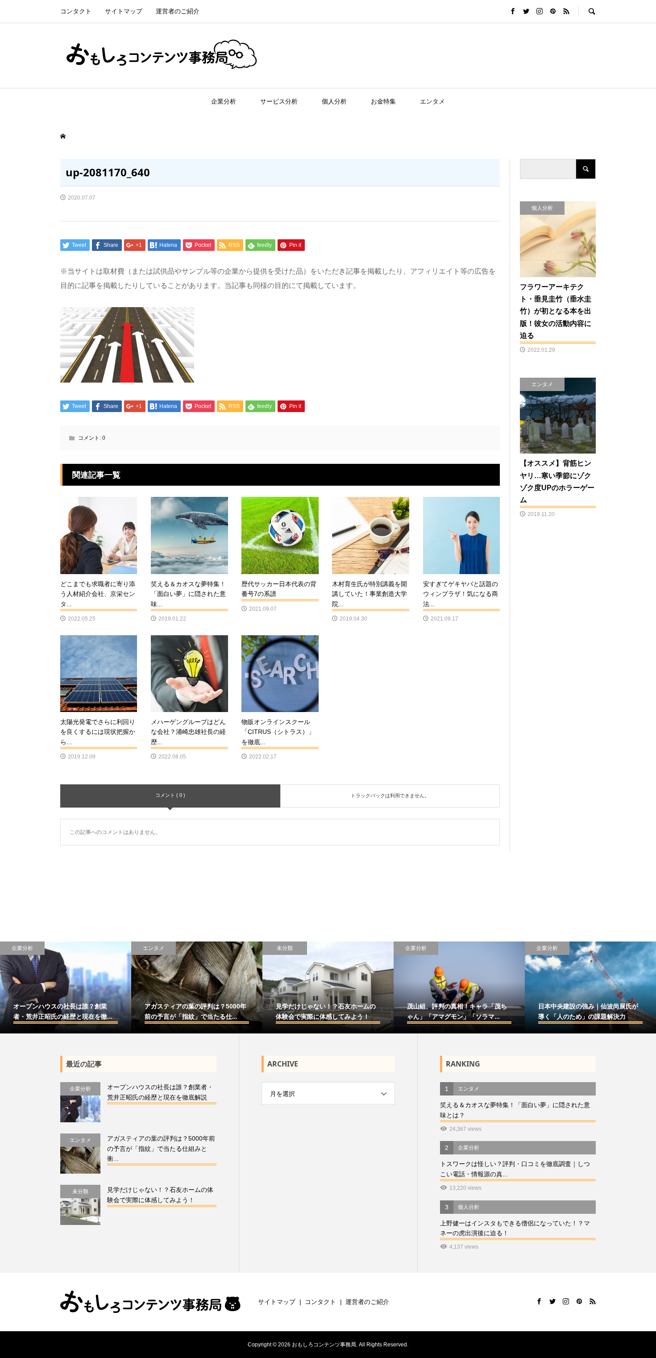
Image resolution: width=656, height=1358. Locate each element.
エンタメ (432, 101)
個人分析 (334, 101)
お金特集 (383, 101)
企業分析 (223, 101)
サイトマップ (123, 11)
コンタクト (75, 11)
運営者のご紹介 (177, 11)
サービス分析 (279, 101)
